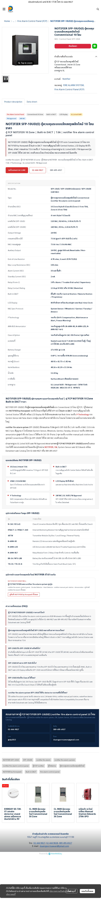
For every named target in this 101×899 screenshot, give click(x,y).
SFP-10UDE (27, 760)
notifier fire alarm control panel (16, 766)
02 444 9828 (52, 843)
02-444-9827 (37, 170)
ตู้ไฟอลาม (52, 766)
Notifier (66, 79)
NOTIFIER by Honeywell (12, 771)
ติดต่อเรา (73, 46)
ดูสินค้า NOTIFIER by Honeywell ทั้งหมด (24, 594)
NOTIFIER (49, 447)
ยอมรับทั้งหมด (87, 891)
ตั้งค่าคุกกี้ (71, 891)
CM (55, 447)
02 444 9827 (39, 843)
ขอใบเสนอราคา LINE (16, 170)
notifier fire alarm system (65, 760)
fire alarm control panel (50, 771)
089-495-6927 (56, 170)
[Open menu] (4, 9)
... (13, 21)
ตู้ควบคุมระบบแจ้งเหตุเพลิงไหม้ (72, 766)
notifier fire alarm (43, 760)
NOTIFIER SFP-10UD (11, 760)
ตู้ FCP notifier (38, 766)
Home (7, 21)
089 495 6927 (65, 843)
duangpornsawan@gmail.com (66, 739)
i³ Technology (82, 414)
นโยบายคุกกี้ (11, 894)
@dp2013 (12, 739)
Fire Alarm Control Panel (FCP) (32, 21)
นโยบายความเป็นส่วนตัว (58, 891)
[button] (98, 9)
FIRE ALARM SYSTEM (73, 85)
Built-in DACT (31, 771)
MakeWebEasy (56, 853)
